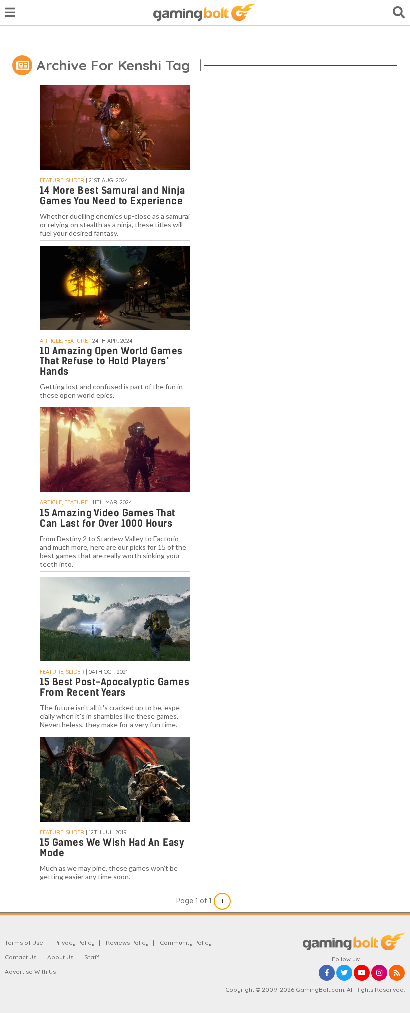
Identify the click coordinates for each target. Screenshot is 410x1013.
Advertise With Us (30, 971)
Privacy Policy (74, 942)
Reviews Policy (127, 942)
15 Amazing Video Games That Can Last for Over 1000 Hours (108, 518)
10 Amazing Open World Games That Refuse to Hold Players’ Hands (111, 361)
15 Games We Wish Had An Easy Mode (112, 848)
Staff (92, 957)
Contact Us (20, 957)
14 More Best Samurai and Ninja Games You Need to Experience (112, 196)
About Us (61, 957)
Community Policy (186, 942)
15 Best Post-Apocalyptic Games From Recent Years (115, 687)
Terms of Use (24, 942)
